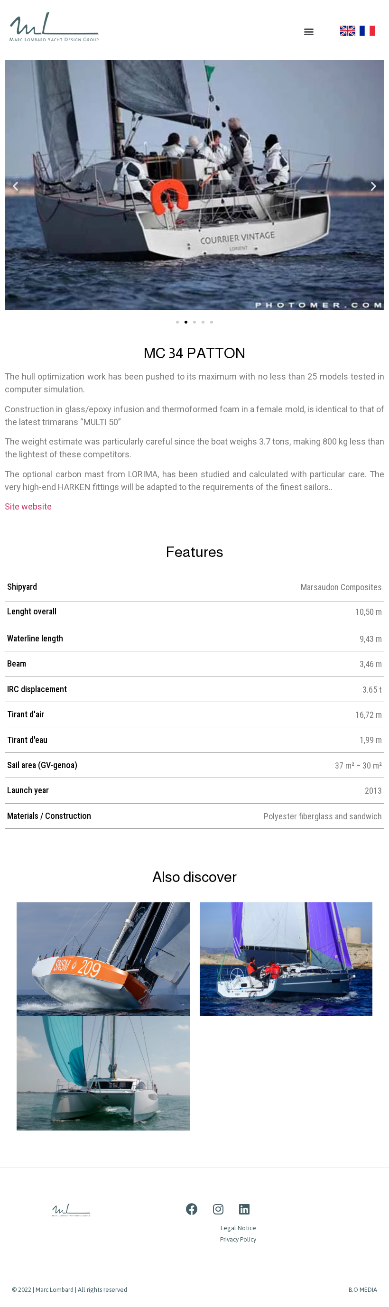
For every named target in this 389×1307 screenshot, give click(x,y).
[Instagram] (218, 1209)
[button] (308, 31)
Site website (28, 506)
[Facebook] (192, 1209)
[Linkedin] (244, 1209)
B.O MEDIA (363, 1289)
